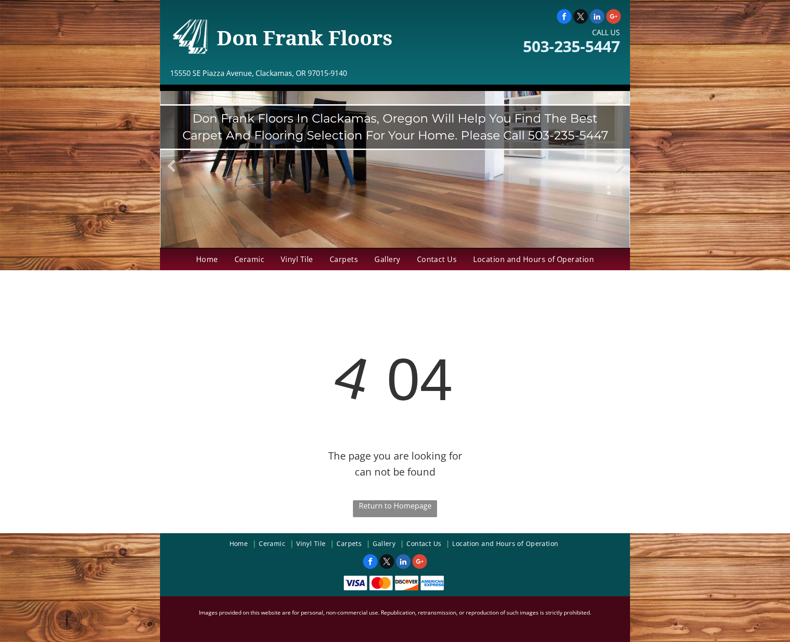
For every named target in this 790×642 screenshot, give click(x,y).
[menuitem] (207, 259)
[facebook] (564, 17)
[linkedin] (597, 17)
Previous (171, 172)
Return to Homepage (395, 506)
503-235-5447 (571, 46)
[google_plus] (613, 17)
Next (618, 172)
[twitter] (580, 17)
